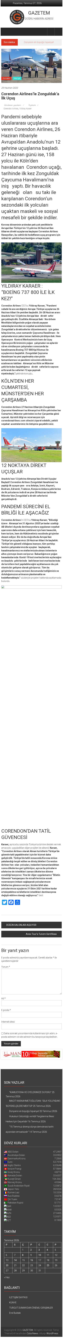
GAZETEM (39, 13)
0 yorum (32, 105)
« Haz (7, 1277)
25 (48, 1265)
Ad (3, 998)
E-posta (6, 1010)
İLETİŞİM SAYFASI (18, 1297)
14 (15, 1260)
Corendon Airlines (11, 108)
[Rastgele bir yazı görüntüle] (58, 31)
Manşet (17, 78)
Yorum (5, 967)
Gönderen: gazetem (12, 105)
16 (31, 1260)
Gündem (6, 78)
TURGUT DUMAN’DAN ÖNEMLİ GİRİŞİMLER (31, 1307)
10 (39, 1255)
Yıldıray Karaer (25, 108)
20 (7, 1265)
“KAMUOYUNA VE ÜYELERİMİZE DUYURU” (30, 1092)
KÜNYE (12, 1302)
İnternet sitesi (8, 1021)
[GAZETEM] (5, 32)
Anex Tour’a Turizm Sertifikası (41, 934)
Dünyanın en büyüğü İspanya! (39, 42)
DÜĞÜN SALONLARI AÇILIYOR (21, 925)
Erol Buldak (15, 1313)
